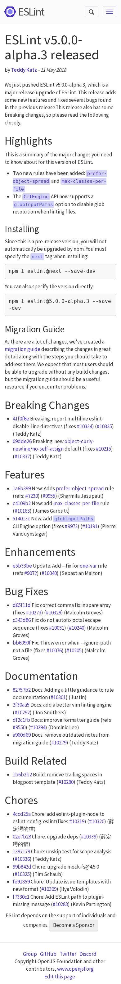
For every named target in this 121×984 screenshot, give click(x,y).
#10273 (33, 612)
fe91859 (21, 881)
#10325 (22, 874)
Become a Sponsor (73, 925)
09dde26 (22, 441)
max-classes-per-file (76, 503)
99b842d (22, 866)
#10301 (58, 697)
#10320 (96, 821)
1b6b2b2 (22, 774)
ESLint (31, 12)
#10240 (76, 627)
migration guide (22, 349)
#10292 (22, 712)
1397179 (21, 851)
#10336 (22, 859)
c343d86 (22, 620)
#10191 (89, 526)
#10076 (54, 650)
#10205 (74, 650)
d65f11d (22, 605)
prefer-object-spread (80, 488)
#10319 (76, 821)
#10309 (48, 889)
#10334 (84, 426)
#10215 (103, 448)
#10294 (37, 727)
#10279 (58, 742)
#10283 (60, 904)
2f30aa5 (21, 704)
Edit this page (59, 976)
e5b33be (22, 565)
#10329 (53, 612)
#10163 (22, 510)
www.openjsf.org (75, 968)
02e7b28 (22, 836)
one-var (88, 565)
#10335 (104, 426)
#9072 (30, 573)
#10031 (56, 627)
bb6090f (22, 642)
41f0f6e (21, 418)
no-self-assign (48, 448)
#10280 (66, 782)
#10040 (49, 573)
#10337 (22, 456)
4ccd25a (22, 814)
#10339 (88, 836)
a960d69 (22, 734)
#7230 (31, 495)
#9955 (49, 495)
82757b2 (22, 689)
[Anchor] (58, 139)
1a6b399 (22, 488)
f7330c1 (21, 896)
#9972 (71, 526)
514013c (21, 518)
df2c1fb (21, 720)
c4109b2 (22, 503)
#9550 (19, 727)
